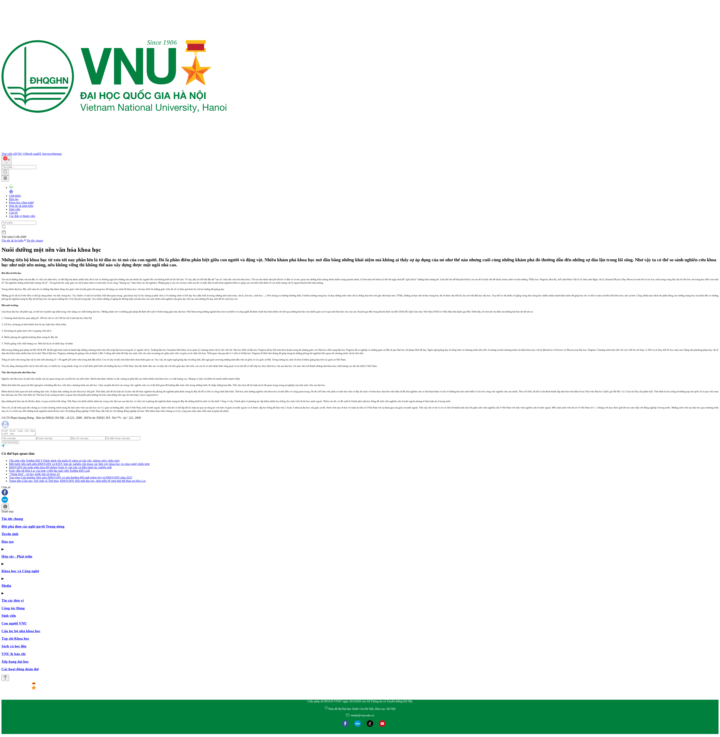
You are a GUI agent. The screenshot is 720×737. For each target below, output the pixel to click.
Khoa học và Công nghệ (20, 571)
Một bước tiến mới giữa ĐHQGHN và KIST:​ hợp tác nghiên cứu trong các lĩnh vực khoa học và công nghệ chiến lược (79, 464)
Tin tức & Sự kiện (12, 240)
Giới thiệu (15, 195)
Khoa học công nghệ (21, 202)
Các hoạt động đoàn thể (20, 669)
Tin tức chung (34, 240)
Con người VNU (14, 623)
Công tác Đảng (13, 608)
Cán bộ (13, 212)
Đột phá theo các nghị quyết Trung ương (33, 526)
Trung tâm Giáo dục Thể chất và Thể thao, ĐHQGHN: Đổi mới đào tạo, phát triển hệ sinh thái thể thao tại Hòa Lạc (77, 480)
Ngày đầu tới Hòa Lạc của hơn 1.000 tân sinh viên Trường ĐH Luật (49, 470)
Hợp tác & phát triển (21, 205)
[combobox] (6, 160)
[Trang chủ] (114, 150)
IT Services (45, 153)
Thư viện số (9, 153)
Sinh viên (14, 209)
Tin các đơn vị (13, 600)
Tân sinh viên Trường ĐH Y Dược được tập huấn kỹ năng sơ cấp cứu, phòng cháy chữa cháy (64, 460)
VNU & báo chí (14, 654)
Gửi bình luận (10, 442)
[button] (360, 492)
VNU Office (23, 153)
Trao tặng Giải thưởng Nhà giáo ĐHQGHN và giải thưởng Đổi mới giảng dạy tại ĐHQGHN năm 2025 (70, 477)
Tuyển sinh (10, 534)
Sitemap (57, 153)
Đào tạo (13, 199)
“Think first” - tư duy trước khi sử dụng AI (34, 474)
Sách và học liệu (14, 646)
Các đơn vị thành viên (22, 216)
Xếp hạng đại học (15, 662)
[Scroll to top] (5, 678)
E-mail (35, 153)
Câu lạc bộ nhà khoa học (21, 631)
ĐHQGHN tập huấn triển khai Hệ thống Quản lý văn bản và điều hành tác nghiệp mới (60, 467)
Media (6, 586)
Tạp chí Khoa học (15, 638)
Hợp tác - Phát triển (17, 556)
